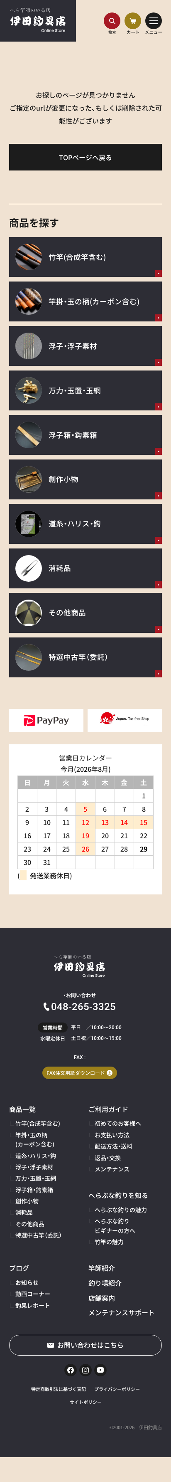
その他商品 (29, 1224)
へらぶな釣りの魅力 (121, 1209)
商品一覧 (22, 1109)
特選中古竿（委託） (38, 1235)
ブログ (19, 1268)
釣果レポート (32, 1305)
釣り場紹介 (105, 1283)
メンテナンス (112, 1169)
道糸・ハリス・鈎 (35, 1155)
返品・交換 (108, 1157)
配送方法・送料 (113, 1146)
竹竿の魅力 (109, 1241)
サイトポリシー (86, 1401)
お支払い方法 (112, 1135)
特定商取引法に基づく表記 (58, 1389)
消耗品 (24, 1212)
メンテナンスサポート (121, 1312)
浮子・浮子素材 (34, 1167)
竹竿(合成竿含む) (37, 1123)
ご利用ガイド (108, 1109)
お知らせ (27, 1282)
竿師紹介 (101, 1268)
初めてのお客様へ (118, 1123)
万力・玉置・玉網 (35, 1178)
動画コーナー (32, 1293)
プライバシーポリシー (117, 1389)
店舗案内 (101, 1298)
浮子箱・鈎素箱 (34, 1190)
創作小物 (27, 1201)
